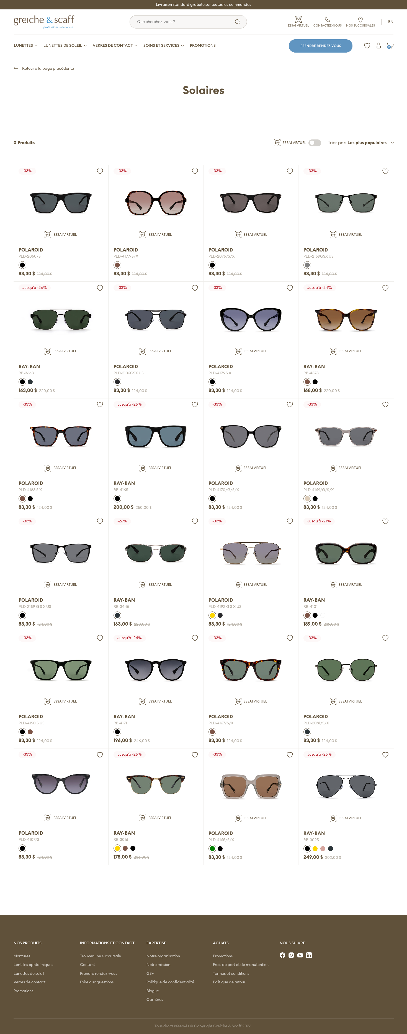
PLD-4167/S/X (220, 723)
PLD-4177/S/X (126, 256)
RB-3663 (26, 373)
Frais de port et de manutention (241, 965)
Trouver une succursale (100, 956)
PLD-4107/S (29, 840)
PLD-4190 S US (32, 723)
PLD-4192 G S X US (224, 607)
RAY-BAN (29, 366)
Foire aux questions (97, 982)
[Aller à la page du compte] (378, 45)
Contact (87, 965)
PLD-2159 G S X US (35, 607)
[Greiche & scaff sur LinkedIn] (309, 955)
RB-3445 (121, 607)
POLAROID (31, 250)
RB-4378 (311, 373)
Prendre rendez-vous (320, 46)
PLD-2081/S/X (316, 723)
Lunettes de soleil (29, 974)
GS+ (150, 974)
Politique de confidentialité (170, 982)
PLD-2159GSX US (318, 256)
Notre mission (158, 965)
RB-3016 (121, 840)
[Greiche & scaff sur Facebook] (283, 955)
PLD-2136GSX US (129, 373)
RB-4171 (120, 723)
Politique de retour (229, 982)
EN (390, 22)
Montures (22, 956)
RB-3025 (311, 840)
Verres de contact (29, 982)
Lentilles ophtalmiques (33, 965)
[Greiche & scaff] (51, 22)
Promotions (23, 991)
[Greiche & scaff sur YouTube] (300, 955)
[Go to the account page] (100, 171)
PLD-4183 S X (30, 490)
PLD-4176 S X (219, 373)
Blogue (152, 991)
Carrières (154, 1000)
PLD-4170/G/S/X (223, 490)
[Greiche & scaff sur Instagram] (291, 955)
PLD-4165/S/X (221, 840)
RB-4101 (310, 607)
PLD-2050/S (30, 256)
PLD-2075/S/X (221, 256)
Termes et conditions (231, 974)
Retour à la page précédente (47, 69)
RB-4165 (121, 490)
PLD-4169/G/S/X (318, 490)
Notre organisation (163, 956)
